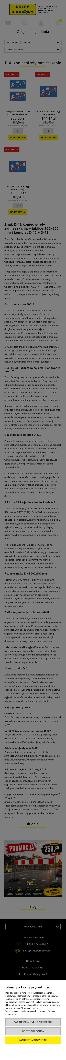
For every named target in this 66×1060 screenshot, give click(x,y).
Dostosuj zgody (33, 1031)
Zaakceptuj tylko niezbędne (33, 1022)
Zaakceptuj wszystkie (33, 1040)
